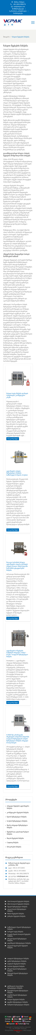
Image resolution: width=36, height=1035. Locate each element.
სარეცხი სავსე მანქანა (15, 931)
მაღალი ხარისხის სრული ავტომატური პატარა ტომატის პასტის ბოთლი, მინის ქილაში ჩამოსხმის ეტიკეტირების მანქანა (17, 566)
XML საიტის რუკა (23, 1031)
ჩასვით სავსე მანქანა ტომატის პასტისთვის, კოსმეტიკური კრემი (17, 395)
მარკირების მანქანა (14, 847)
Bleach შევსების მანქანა (15, 913)
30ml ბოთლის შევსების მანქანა (18, 904)
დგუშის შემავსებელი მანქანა (17, 1002)
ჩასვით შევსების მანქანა (16, 999)
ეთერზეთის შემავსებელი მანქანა (19, 943)
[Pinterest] (12, 24)
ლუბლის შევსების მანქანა (16, 964)
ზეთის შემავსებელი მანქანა (17, 817)
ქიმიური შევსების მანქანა (16, 916)
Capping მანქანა (12, 842)
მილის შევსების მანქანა (15, 838)
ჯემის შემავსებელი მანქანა (16, 961)
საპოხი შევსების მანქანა (16, 966)
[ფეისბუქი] (8, 24)
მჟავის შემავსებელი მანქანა (17, 906)
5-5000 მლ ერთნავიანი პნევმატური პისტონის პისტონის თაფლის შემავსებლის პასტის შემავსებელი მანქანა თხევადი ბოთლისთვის (17, 739)
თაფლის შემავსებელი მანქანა (18, 958)
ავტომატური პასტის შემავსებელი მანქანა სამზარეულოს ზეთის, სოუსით (17, 473)
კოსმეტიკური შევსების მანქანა (18, 812)
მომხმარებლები (18, 9)
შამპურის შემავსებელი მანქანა (18, 1004)
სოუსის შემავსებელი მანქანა (17, 821)
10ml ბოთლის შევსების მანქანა (18, 901)
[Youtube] (4, 24)
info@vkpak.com (19, 6)
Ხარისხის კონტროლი (18, 11)
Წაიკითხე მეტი (12, 438)
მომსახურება (18, 13)
